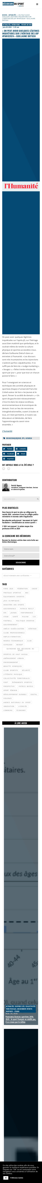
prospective (9, 686)
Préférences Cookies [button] (16, 1178)
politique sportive (25, 621)
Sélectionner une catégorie (16, 576)
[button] (8, 449)
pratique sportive (12, 593)
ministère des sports (13, 605)
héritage (32, 629)
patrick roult (27, 609)
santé (15, 617)
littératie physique (12, 674)
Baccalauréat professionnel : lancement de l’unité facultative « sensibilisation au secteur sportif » (19, 521)
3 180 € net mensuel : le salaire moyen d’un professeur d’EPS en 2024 (17, 527)
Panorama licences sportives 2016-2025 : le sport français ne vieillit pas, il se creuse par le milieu (21, 1019)
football (7, 621)
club (29, 641)
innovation (8, 706)
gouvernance (9, 609)
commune (7, 710)
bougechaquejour (13, 438)
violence (7, 698)
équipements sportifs (13, 597)
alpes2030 (7, 645)
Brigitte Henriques (12, 666)
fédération (22, 589)
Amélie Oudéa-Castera (13, 629)
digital (34, 694)
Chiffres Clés (20, 1006)
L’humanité (7, 431)
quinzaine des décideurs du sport (20, 649)
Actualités (12, 15)
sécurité (26, 670)
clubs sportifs (10, 670)
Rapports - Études (12, 1011)
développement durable (15, 694)
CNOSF (34, 589)
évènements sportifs (22, 682)
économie (21, 710)
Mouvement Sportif (24, 1009)
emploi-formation (12, 637)
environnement (10, 662)
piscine (25, 617)
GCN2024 (29, 438)
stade (6, 617)
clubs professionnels (14, 633)
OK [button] (6, 1178)
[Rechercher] (38, 499)
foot (5, 682)
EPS (23, 438)
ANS (26, 593)
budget (19, 645)
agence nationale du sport (17, 702)
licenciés (22, 706)
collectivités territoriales (16, 678)
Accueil (4, 15)
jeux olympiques (11, 601)
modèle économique (13, 641)
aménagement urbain (13, 658)
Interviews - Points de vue (21, 25)
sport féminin (10, 690)
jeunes (14, 613)
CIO (34, 617)
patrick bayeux (26, 686)
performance (27, 613)
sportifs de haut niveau (15, 654)
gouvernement (10, 625)
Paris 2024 (8, 589)
